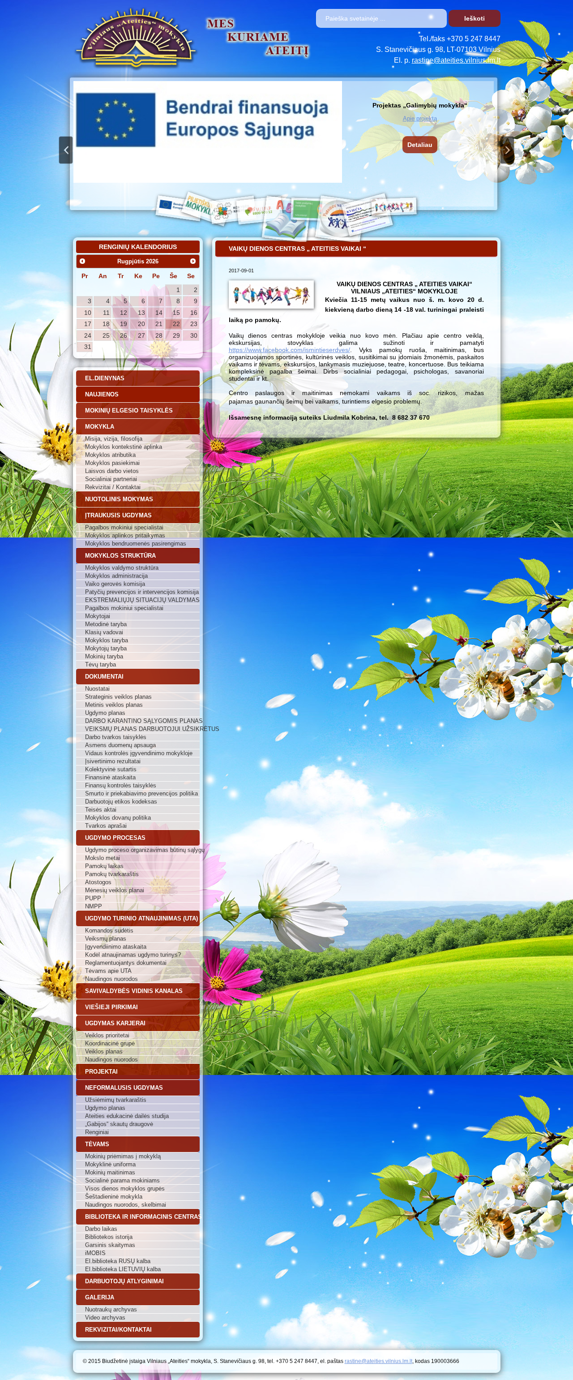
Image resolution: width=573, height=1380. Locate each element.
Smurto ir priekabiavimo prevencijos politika (141, 793)
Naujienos (102, 394)
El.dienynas (104, 378)
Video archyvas (105, 1317)
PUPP (93, 898)
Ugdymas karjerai (115, 1023)
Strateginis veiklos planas (118, 696)
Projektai (101, 1071)
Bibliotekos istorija (109, 1237)
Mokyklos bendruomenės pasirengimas (135, 543)
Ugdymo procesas (115, 837)
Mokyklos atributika (110, 454)
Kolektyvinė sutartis (111, 769)
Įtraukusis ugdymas (118, 515)
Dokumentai (104, 676)
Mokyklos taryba (106, 640)
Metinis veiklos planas (114, 704)
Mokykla (99, 426)
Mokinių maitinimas (110, 1172)
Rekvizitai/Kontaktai (118, 1329)
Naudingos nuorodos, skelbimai (125, 1204)
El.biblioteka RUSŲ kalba (117, 1261)
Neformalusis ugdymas (124, 1087)
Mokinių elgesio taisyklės (129, 410)
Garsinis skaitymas (110, 1245)
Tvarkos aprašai (106, 825)
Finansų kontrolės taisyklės (120, 785)
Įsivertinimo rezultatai (113, 761)
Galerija (99, 1297)
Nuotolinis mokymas (119, 499)
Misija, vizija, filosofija (113, 438)
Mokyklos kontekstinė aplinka (123, 446)
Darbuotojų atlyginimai (124, 1281)
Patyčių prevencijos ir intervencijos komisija (142, 592)
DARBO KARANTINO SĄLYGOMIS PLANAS (142, 721)
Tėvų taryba (100, 664)
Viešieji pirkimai (111, 1007)
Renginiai (97, 1132)
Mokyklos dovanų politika (118, 817)
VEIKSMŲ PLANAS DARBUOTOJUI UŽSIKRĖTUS (142, 729)
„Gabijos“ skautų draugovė (119, 1124)
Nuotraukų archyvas (111, 1309)
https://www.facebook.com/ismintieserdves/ (289, 349)
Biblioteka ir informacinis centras (142, 1216)
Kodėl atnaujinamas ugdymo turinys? (133, 954)
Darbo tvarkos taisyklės (115, 737)
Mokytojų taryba (106, 648)
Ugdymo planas (105, 712)
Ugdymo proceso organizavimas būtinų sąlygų (142, 850)
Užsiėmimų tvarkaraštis (115, 1099)
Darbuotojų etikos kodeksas (121, 801)
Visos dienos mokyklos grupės (125, 1188)
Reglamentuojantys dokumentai (126, 962)
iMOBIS (95, 1253)
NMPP (93, 906)
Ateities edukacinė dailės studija (127, 1116)
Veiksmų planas (105, 938)
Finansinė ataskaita (110, 777)
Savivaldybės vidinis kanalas (134, 991)
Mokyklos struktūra (120, 555)
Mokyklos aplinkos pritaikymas (125, 535)
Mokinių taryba (104, 656)
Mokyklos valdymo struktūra (121, 567)
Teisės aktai (100, 809)
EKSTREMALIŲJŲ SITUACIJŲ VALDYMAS (142, 600)
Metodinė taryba (106, 624)
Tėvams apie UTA (108, 970)
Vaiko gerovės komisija (115, 583)
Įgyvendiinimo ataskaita (115, 946)
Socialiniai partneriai (111, 479)
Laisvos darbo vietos (112, 471)
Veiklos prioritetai (107, 1035)
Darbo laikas (101, 1228)
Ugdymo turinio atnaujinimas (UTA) (141, 918)
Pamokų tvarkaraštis (112, 874)
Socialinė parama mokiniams (122, 1180)
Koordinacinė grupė (110, 1043)
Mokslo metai (102, 858)
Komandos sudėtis (109, 930)
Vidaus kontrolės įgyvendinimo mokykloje (138, 753)
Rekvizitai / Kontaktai (113, 487)
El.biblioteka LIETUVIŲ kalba (123, 1269)
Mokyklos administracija (116, 575)
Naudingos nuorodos (111, 979)
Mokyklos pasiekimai (112, 463)
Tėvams (97, 1144)
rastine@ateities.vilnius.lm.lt (456, 60)
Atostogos (98, 882)
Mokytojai (97, 616)
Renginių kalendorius (138, 246)
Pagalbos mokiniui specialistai (124, 527)
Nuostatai (97, 688)
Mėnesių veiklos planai (114, 890)
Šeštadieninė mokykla (113, 1196)
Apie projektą (420, 118)
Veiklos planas (104, 1051)
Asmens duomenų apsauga (120, 745)
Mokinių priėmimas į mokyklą (123, 1156)
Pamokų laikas (104, 866)
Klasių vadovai (104, 632)
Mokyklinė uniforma (110, 1164)
